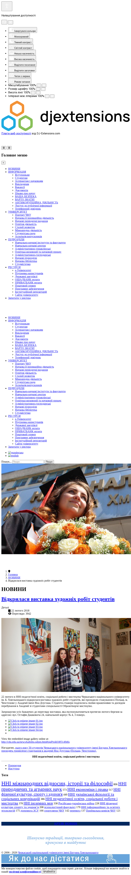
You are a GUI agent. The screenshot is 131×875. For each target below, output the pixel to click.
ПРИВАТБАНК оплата (28, 282)
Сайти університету (26, 294)
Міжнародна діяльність (28, 230)
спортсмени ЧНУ (54, 810)
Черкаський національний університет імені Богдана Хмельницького (58, 852)
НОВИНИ (14, 168)
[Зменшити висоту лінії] (33, 92)
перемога (75, 810)
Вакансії (20, 187)
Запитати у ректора (19, 298)
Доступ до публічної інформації (33, 205)
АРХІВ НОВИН (65, 823)
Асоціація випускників (28, 236)
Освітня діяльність (26, 224)
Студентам (21, 177)
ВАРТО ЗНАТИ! (25, 199)
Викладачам (22, 184)
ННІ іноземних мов (38, 803)
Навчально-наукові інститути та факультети (40, 242)
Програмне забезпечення (29, 288)
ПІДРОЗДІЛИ (16, 239)
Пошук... (6, 461)
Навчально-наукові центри (30, 245)
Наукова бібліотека (26, 261)
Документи (21, 190)
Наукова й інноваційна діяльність (34, 217)
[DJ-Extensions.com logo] (65, 130)
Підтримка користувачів (29, 273)
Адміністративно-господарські (33, 254)
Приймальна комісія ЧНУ (101, 810)
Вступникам (22, 174)
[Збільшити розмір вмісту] (44, 85)
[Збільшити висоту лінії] (38, 92)
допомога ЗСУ (29, 810)
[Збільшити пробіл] (52, 96)
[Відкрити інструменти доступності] (6, 6)
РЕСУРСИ (14, 267)
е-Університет (23, 270)
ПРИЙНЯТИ (49, 872)
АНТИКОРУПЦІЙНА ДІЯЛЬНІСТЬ (36, 202)
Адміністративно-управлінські (33, 248)
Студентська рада (25, 233)
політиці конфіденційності (25, 871)
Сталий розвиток (25, 227)
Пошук (49, 461)
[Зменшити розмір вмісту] (39, 85)
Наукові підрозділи (26, 257)
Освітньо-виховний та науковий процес (38, 251)
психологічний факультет (60, 807)
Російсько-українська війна (76, 803)
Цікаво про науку (25, 193)
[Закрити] (10, 22)
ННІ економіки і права (87, 789)
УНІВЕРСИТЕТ (17, 211)
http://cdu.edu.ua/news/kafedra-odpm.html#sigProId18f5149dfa (35, 741)
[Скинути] (4, 22)
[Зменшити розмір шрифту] (38, 89)
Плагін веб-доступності (16, 133)
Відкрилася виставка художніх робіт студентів (58, 599)
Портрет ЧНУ (23, 214)
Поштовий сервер (25, 285)
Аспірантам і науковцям (29, 181)
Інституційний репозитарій (31, 291)
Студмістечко (23, 264)
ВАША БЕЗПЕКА (26, 196)
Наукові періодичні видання (31, 221)
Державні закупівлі (26, 276)
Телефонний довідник (28, 208)
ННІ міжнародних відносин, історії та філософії (57, 783)
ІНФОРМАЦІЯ (17, 171)
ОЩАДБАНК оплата (27, 279)
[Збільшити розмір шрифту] (43, 89)
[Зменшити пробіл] (47, 96)
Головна (13, 574)
